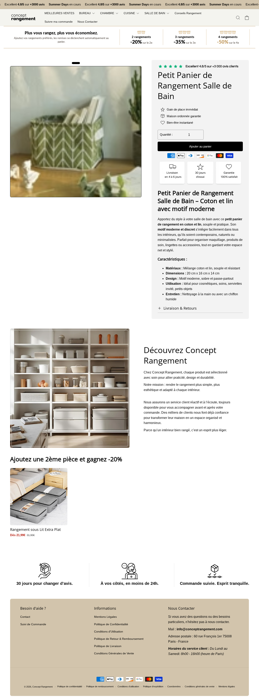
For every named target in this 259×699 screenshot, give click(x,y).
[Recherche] (238, 17)
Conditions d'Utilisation (108, 631)
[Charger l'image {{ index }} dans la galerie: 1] (75, 131)
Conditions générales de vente (199, 686)
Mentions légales (227, 686)
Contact (25, 616)
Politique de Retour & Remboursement (118, 638)
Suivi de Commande (33, 624)
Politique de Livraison (107, 646)
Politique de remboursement (100, 686)
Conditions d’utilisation (128, 686)
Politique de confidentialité (69, 686)
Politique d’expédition (153, 686)
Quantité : (166, 134)
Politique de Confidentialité (111, 624)
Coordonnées (174, 686)
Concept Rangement (42, 686)
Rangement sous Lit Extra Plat (35, 529)
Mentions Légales (105, 616)
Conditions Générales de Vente (114, 653)
